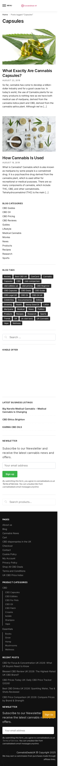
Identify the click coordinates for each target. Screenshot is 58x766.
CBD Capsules (10, 290)
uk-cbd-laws (27, 318)
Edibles (39, 300)
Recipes (6, 249)
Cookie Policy (9, 554)
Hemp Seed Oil (32, 304)
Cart (4, 537)
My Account (8, 558)
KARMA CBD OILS (12, 427)
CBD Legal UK (10, 295)
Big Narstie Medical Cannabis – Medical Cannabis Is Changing (24, 410)
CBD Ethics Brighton (13, 419)
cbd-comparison (32, 281)
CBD (18, 281)
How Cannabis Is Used (23, 158)
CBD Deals (26, 290)
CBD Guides (8, 208)
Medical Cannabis (11, 233)
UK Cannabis (42, 318)
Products (7, 245)
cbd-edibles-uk (11, 286)
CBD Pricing (8, 216)
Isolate (8, 616)
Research (7, 253)
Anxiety (7, 276)
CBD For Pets (12, 600)
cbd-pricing (27, 286)
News (5, 241)
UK (15, 318)
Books (8, 633)
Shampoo (10, 620)
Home (5, 14)
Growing (8, 304)
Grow (8, 637)
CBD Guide (40, 290)
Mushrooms (11, 645)
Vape (6, 323)
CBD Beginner (43, 286)
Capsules (8, 281)
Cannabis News (10, 533)
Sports (5, 258)
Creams (9, 612)
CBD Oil (6, 212)
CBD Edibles (11, 596)
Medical (20, 309)
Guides (6, 224)
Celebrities (9, 300)
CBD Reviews (9, 220)
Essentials (7, 629)
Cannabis (47, 276)
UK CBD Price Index (12, 575)
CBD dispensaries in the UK (16, 541)
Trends (7, 318)
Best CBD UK (21, 276)
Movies (6, 237)
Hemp (8, 641)
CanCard (35, 276)
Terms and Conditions (13, 571)
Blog (4, 529)
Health (19, 304)
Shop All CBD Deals (12, 566)
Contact (6, 550)
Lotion (46, 304)
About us (7, 524)
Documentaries (25, 300)
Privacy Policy (9, 562)
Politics (41, 309)
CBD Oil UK (37, 295)
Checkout (7, 545)
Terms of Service (10, 484)
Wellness (17, 323)
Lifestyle (6, 228)
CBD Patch (10, 608)
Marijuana (8, 309)
